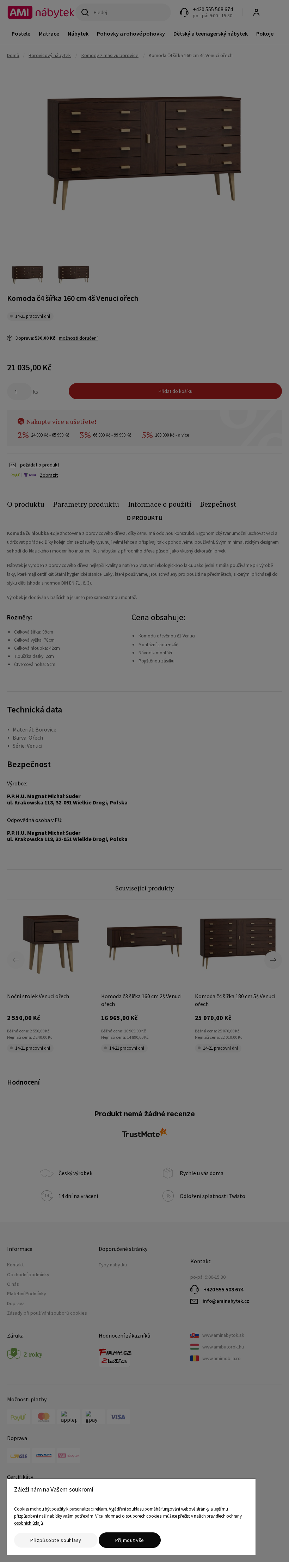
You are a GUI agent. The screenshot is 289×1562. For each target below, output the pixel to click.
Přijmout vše (129, 1540)
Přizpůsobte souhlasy (55, 1540)
